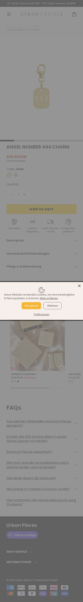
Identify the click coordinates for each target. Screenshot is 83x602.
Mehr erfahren (49, 298)
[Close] (79, 286)
